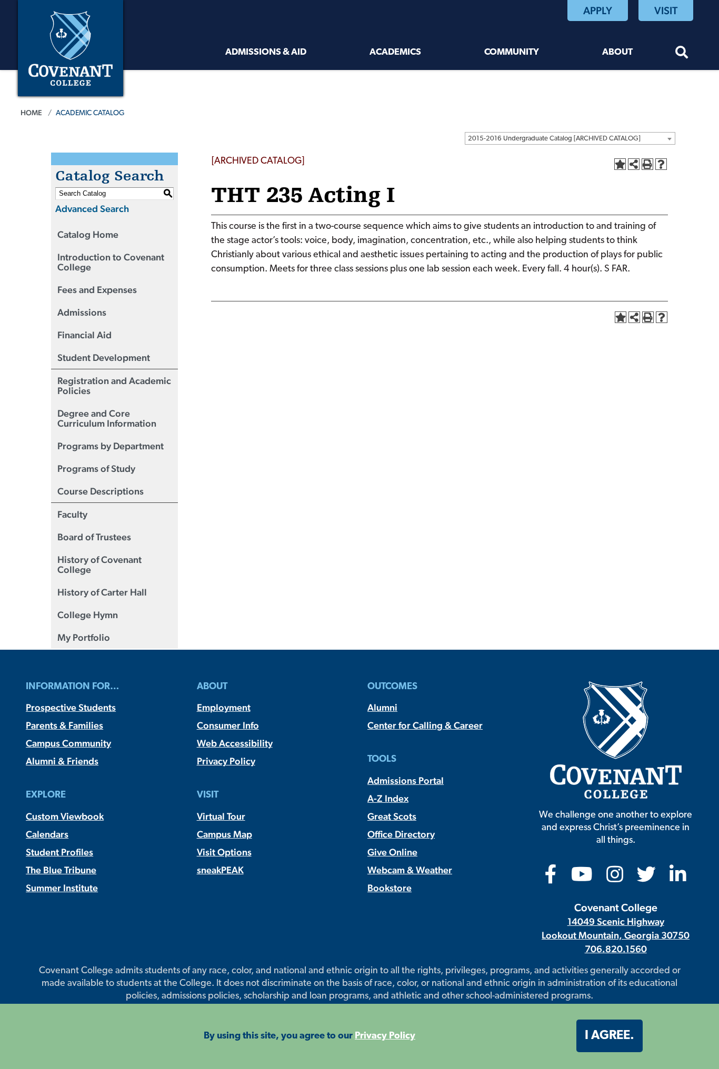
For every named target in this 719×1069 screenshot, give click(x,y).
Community (511, 52)
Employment (224, 707)
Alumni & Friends (62, 761)
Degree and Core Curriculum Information (106, 418)
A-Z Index (387, 798)
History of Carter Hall (102, 592)
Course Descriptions (100, 491)
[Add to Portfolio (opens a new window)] (620, 164)
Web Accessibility (235, 743)
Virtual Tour (221, 816)
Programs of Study (96, 468)
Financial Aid (84, 334)
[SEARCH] (681, 54)
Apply (597, 10)
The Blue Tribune (61, 869)
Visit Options (224, 852)
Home (31, 112)
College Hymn (87, 614)
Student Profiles (59, 852)
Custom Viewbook (65, 816)
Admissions (81, 312)
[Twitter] (646, 877)
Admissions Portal (405, 780)
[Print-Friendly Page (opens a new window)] (647, 164)
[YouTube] (582, 877)
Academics (395, 52)
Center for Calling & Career (425, 725)
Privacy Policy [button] (385, 1036)
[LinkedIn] (678, 877)
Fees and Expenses (97, 289)
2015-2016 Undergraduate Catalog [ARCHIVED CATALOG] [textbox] (554, 138)
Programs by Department (110, 445)
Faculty (72, 514)
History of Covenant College (99, 564)
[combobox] (570, 138)
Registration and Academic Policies (114, 385)
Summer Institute (62, 887)
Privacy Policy (226, 761)
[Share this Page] (634, 164)
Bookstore (389, 887)
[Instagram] (614, 877)
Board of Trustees (94, 536)
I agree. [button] (609, 1036)
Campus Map (224, 834)
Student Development (103, 357)
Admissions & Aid (265, 52)
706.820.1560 (616, 948)
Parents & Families (64, 725)
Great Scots (391, 816)
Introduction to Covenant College (110, 262)
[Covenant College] (70, 47)
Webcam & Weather (409, 869)
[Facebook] (551, 877)
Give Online (392, 852)
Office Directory (401, 834)
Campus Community (68, 743)
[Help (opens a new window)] (661, 164)
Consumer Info (228, 725)
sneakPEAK (220, 869)
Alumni (382, 707)
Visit (665, 10)
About (617, 52)
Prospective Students (71, 707)
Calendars (47, 834)
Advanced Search (92, 208)
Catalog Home (87, 234)
